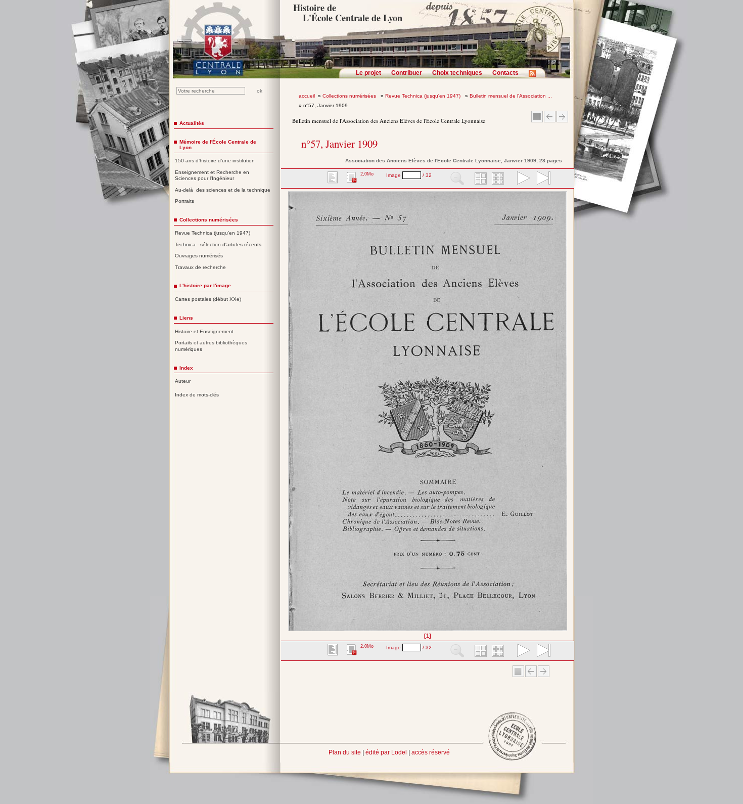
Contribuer (406, 72)
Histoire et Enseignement (204, 331)
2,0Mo (367, 173)
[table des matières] (331, 179)
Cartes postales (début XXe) (208, 299)
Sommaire (537, 116)
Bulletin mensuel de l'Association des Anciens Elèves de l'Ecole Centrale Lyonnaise (388, 120)
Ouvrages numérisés (199, 255)
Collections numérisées (350, 96)
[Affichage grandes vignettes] (479, 179)
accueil (307, 96)
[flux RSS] (535, 76)
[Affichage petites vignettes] (499, 179)
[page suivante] (521, 179)
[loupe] (457, 179)
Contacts (505, 72)
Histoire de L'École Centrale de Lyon (347, 12)
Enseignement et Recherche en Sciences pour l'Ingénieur (212, 175)
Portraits (184, 201)
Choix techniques (457, 72)
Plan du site (345, 752)
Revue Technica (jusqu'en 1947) (423, 96)
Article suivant (562, 116)
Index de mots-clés (197, 394)
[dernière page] (540, 179)
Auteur (183, 381)
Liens (186, 318)
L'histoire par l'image (205, 285)
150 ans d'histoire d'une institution (215, 160)
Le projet (368, 72)
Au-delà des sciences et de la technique (222, 190)
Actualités (191, 123)
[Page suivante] (564, 415)
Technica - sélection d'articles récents (218, 244)
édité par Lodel (386, 752)
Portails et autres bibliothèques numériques (211, 346)
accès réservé (430, 752)
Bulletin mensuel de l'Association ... (511, 96)
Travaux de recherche (200, 267)
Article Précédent (549, 116)
